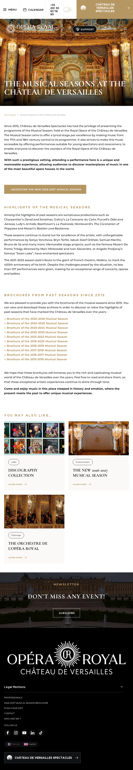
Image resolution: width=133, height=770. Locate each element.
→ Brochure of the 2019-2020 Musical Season (36, 341)
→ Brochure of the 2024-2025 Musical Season (36, 323)
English (32, 744)
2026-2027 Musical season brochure (26, 703)
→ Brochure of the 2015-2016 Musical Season (35, 359)
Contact (9, 713)
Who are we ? (12, 718)
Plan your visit (13, 708)
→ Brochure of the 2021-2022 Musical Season (35, 336)
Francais (16, 744)
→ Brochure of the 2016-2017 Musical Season (35, 354)
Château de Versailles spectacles (105, 8)
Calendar (36, 9)
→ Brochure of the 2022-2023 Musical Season (36, 332)
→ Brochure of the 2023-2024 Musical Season (36, 327)
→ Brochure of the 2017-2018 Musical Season (35, 350)
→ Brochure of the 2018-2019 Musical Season (35, 345)
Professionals (13, 697)
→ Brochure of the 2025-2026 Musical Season (36, 318)
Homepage (10, 115)
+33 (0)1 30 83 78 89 (54, 9)
